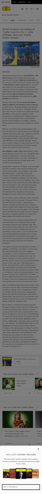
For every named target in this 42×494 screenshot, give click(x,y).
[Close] (38, 449)
